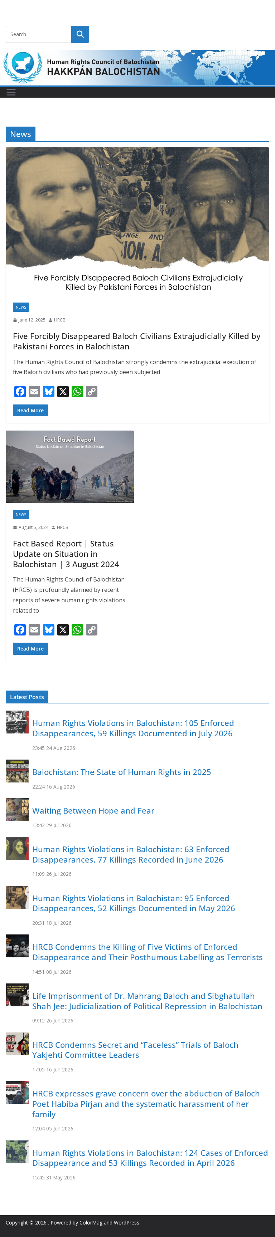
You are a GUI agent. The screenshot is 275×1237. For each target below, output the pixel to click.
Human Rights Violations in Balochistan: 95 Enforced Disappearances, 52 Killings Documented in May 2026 (133, 903)
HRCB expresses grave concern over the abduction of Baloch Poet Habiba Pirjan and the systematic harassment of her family (146, 1103)
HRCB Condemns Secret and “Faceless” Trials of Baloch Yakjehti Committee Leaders (135, 1049)
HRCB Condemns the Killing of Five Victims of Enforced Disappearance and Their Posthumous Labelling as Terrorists (147, 951)
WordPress (126, 1222)
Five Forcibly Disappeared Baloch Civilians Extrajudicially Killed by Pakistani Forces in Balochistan (136, 341)
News (21, 307)
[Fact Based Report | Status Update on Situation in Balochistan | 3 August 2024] (70, 466)
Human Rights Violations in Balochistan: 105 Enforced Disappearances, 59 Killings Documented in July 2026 (133, 727)
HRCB (60, 320)
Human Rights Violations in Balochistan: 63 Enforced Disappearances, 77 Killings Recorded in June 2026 (131, 854)
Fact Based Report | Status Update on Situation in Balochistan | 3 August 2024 (66, 553)
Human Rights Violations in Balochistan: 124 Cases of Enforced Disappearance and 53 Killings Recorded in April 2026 (150, 1157)
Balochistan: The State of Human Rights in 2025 (121, 771)
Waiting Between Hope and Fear (93, 810)
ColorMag (90, 1222)
